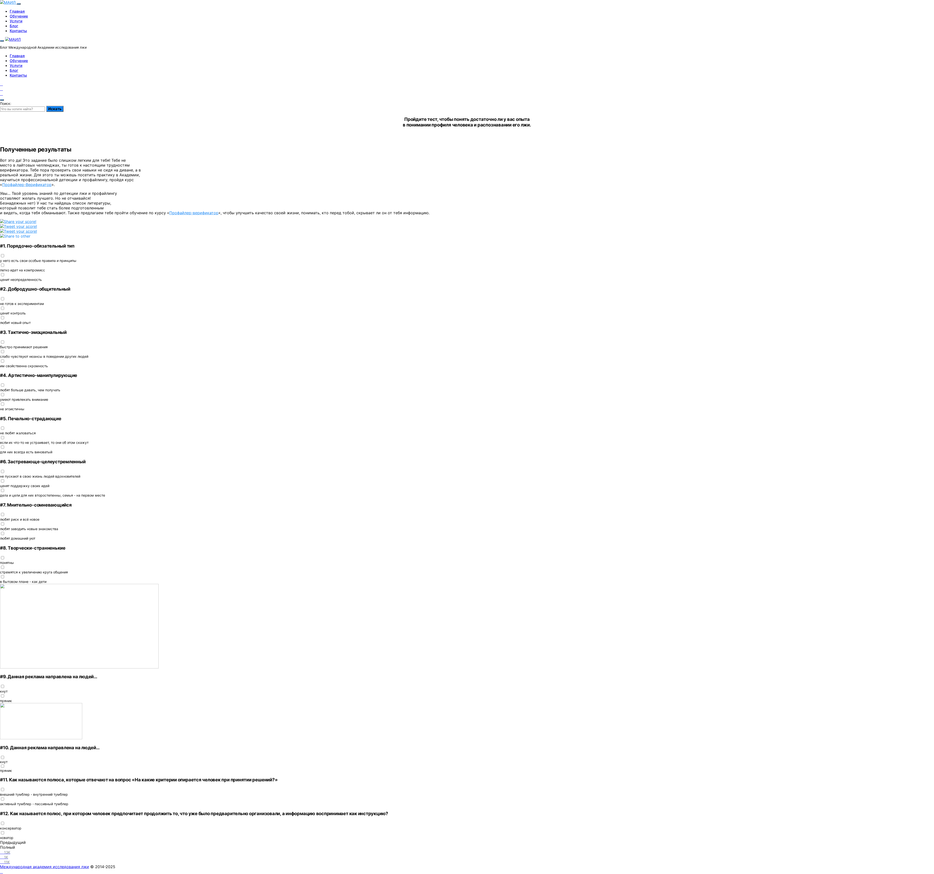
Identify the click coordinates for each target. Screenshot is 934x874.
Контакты (18, 30)
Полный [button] (7, 847)
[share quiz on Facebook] (18, 221)
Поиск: (5, 103)
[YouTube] (1, 83)
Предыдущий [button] (13, 842)
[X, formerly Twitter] (18, 226)
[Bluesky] (18, 231)
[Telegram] (1, 88)
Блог (14, 26)
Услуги (16, 21)
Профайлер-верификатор (193, 212)
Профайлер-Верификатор (27, 184)
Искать (55, 109)
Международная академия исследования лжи (44, 866)
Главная (17, 11)
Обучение (19, 16)
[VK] (1, 93)
